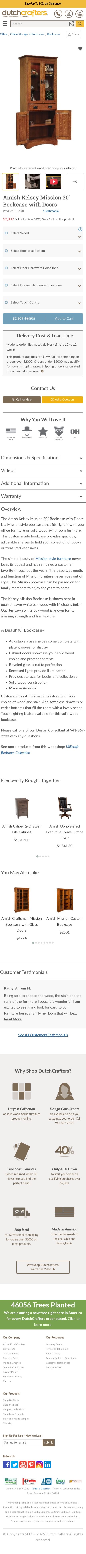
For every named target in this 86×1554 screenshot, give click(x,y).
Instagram (39, 1464)
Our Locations (10, 1353)
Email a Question (41, 1488)
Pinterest (31, 1464)
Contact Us (9, 1349)
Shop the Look (10, 1405)
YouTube (23, 1464)
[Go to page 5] (48, 856)
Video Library (53, 1353)
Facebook (6, 1464)
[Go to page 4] (46, 856)
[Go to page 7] (50, 943)
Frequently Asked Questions (61, 1358)
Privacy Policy (10, 1372)
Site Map (7, 1423)
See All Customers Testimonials (43, 1035)
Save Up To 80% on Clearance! (43, 3)
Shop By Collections (13, 1409)
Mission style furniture (53, 559)
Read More (13, 1019)
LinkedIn (47, 1464)
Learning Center (54, 1344)
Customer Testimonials (58, 1363)
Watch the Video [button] (43, 1267)
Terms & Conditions (13, 1367)
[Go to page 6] (47, 943)
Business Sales (10, 1358)
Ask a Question (64, 399)
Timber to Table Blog (57, 1349)
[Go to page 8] (53, 943)
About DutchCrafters (14, 1344)
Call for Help (23, 399)
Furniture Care (53, 1367)
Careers (7, 1381)
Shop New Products (13, 1414)
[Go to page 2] (40, 856)
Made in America (12, 1363)
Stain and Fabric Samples (16, 1418)
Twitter (14, 1464)
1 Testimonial (51, 211)
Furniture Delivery (12, 1376)
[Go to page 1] (37, 856)
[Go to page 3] (43, 856)
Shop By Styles (11, 1400)
